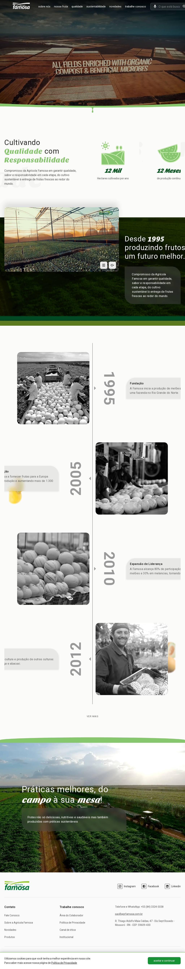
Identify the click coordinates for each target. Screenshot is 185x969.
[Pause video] (103, 265)
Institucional (66, 937)
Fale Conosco (12, 915)
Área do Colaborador (71, 915)
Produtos (9, 937)
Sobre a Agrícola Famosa (18, 922)
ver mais (92, 716)
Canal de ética (68, 929)
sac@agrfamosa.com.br (129, 913)
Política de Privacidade (72, 922)
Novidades (10, 929)
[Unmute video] (112, 265)
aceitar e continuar (164, 960)
